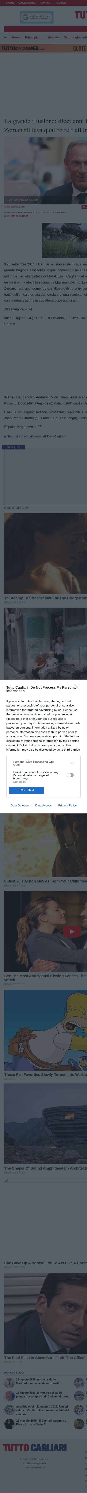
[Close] (78, 688)
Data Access (43, 805)
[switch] (70, 775)
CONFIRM (26, 790)
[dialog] (43, 746)
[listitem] (43, 763)
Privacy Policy (67, 805)
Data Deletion (20, 805)
